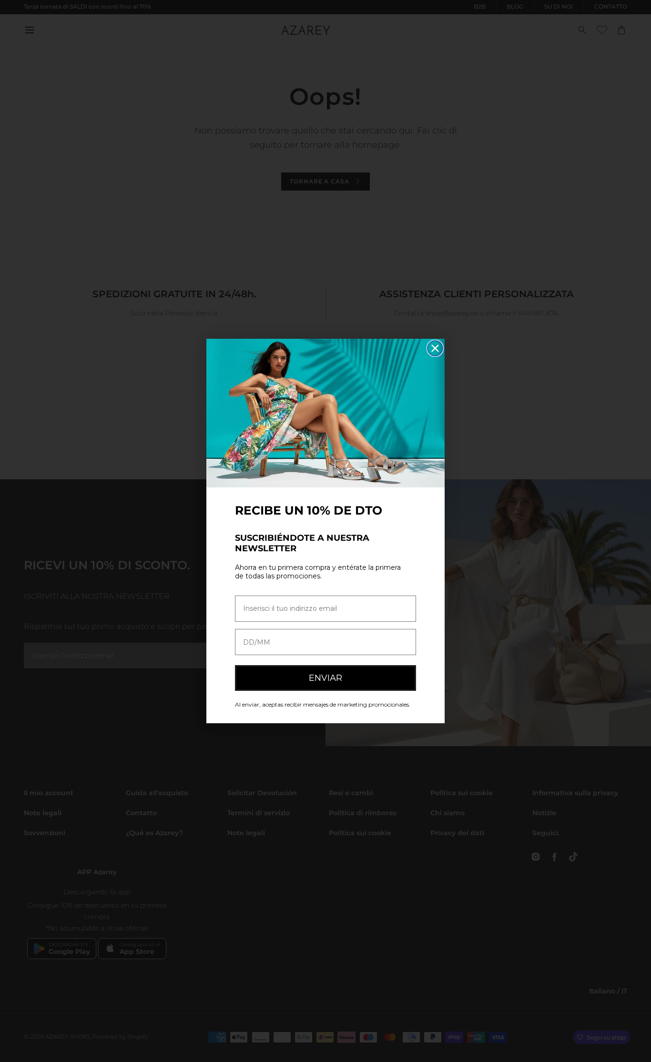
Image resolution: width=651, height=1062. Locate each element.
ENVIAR (325, 678)
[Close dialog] (435, 348)
